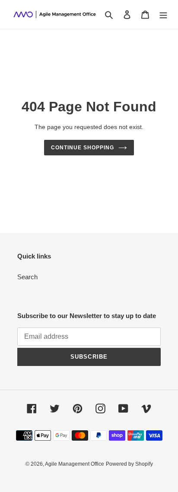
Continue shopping (82, 148)
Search (27, 277)
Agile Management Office (74, 464)
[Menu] (163, 14)
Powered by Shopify (129, 464)
